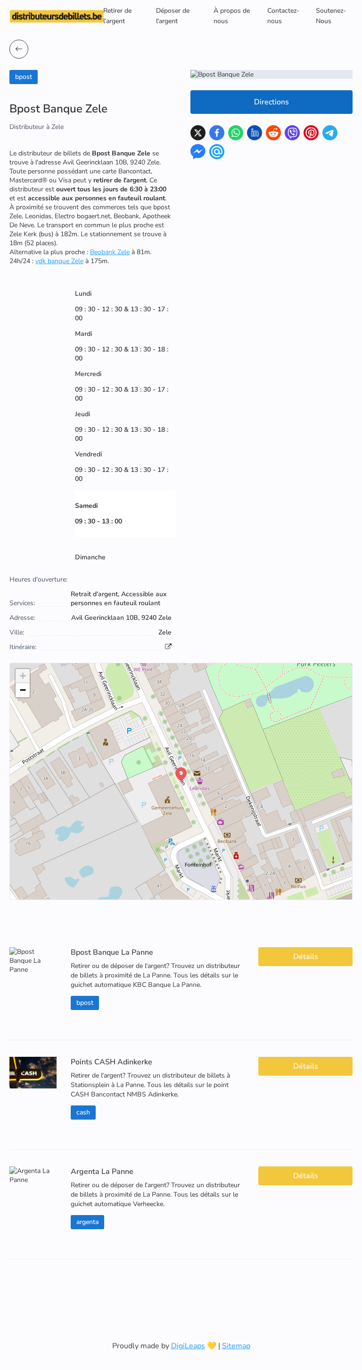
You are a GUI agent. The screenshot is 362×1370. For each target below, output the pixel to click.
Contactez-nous (283, 16)
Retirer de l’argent (117, 16)
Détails (305, 956)
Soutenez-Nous (331, 16)
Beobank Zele (110, 252)
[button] (181, 774)
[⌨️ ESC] (18, 49)
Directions (271, 102)
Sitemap (236, 1346)
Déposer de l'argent (172, 16)
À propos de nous (232, 16)
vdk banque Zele (59, 261)
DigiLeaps (188, 1346)
